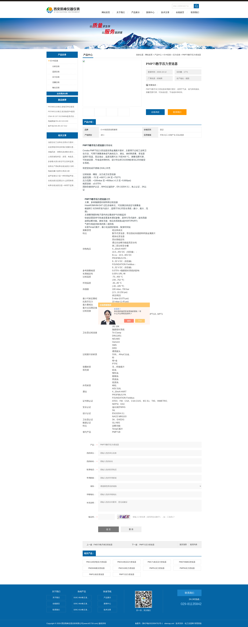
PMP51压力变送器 (156, 568)
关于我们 (121, 12)
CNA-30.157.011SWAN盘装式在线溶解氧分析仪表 (62, 116)
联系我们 (195, 12)
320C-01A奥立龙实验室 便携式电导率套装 (82, 610)
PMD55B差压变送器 (96, 568)
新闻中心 (150, 12)
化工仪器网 (189, 623)
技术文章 (165, 12)
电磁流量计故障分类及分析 (59, 171)
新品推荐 (62, 100)
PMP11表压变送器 (96, 574)
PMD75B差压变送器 (187, 562)
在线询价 (155, 112)
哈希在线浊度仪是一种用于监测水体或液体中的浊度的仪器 (62, 185)
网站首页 (106, 12)
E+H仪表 (54, 61)
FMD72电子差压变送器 (103, 545)
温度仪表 (56, 72)
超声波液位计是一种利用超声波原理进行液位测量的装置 (62, 176)
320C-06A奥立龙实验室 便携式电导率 (82, 604)
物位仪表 (56, 88)
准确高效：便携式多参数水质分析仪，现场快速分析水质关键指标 (62, 152)
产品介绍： (89, 122)
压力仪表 (56, 77)
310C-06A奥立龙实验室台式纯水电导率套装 (82, 597)
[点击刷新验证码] (123, 517)
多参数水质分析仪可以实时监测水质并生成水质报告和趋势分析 (62, 161)
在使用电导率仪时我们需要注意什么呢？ (62, 147)
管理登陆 (198, 623)
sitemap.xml (169, 623)
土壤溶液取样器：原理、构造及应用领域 (62, 157)
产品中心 (158, 55)
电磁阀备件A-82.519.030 (58, 121)
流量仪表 (56, 82)
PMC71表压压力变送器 (157, 562)
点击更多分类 (62, 93)
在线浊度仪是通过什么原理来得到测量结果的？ (62, 181)
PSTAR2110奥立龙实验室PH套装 (61, 111)
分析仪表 (56, 66)
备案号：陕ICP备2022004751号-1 (149, 623)
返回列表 (193, 545)
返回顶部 (183, 545)
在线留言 (180, 12)
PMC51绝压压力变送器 (126, 562)
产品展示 (135, 12)
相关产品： (89, 553)
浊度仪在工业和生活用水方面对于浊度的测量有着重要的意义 (62, 142)
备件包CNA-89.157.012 (57, 126)
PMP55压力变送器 (187, 568)
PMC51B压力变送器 (127, 568)
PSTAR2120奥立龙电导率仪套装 (61, 107)
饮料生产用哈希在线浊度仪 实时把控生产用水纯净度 (62, 166)
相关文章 (62, 135)
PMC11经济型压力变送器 (96, 562)
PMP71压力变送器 (146, 545)
